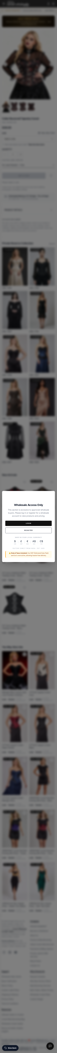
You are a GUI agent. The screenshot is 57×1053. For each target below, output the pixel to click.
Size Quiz (12, 1048)
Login (28, 523)
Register (28, 530)
